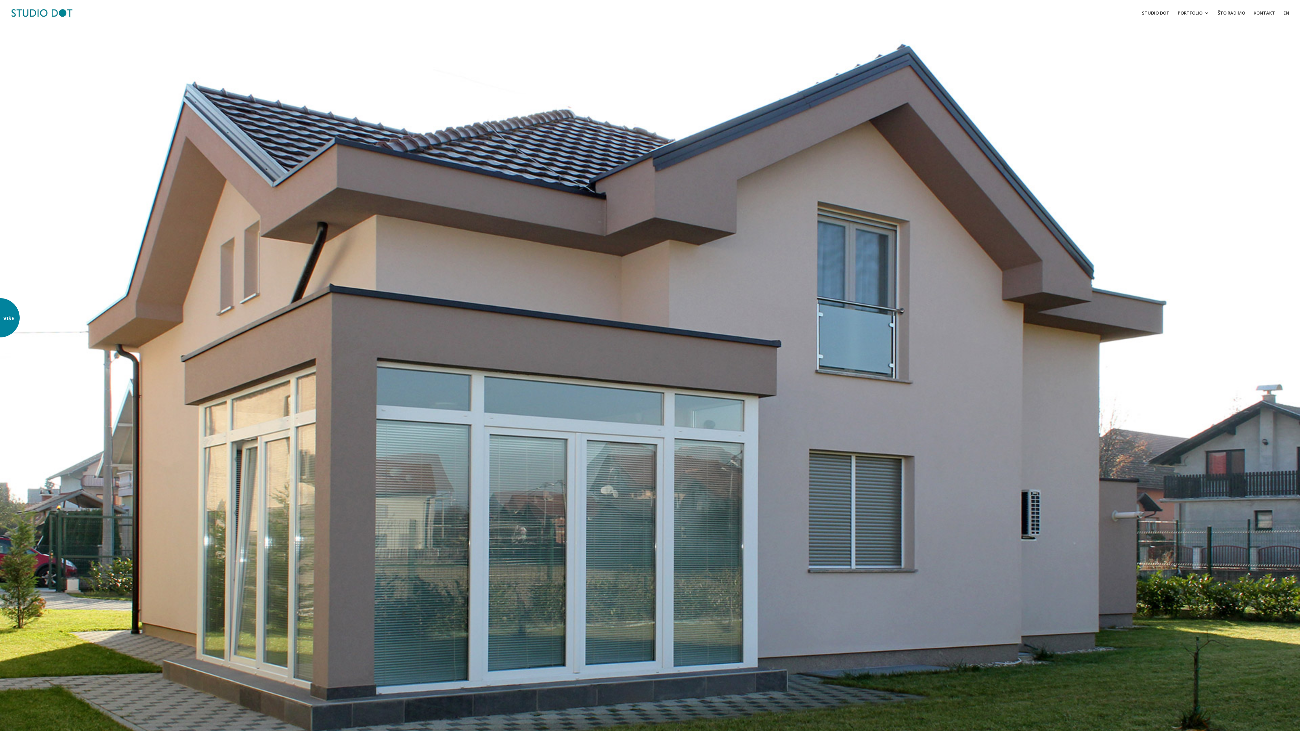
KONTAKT (1264, 13)
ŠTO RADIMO (1231, 13)
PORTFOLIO (1190, 13)
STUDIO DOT (1155, 13)
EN (1286, 13)
